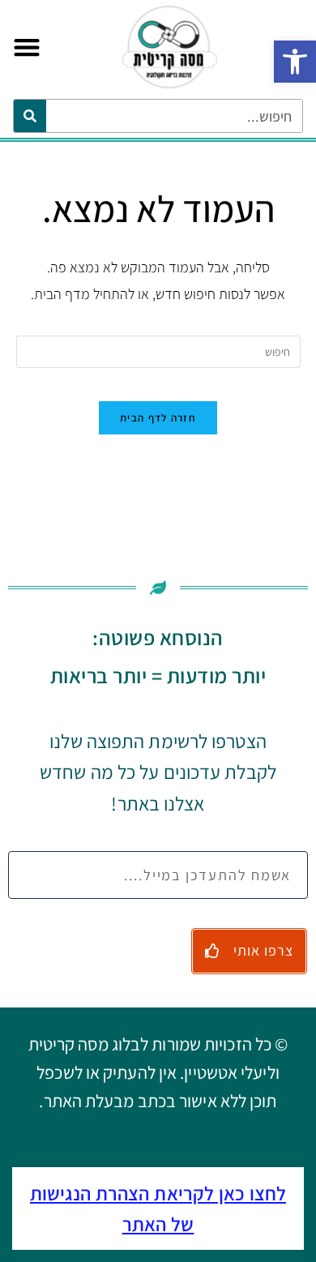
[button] (26, 47)
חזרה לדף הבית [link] (158, 418)
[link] (295, 62)
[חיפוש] (30, 116)
